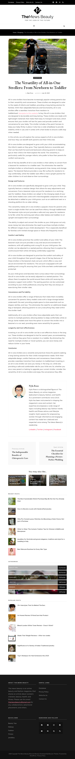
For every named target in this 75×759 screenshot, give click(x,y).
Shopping (37, 78)
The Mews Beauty (23, 754)
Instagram (48, 429)
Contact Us (38, 2)
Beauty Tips (12, 723)
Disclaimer (11, 2)
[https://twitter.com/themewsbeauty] (48, 725)
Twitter (40, 429)
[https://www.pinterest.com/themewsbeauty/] (60, 725)
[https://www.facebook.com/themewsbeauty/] (42, 725)
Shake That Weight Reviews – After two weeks (33, 635)
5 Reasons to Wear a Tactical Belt (36, 482)
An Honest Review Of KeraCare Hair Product (32, 615)
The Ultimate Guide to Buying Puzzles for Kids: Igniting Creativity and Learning (57, 480)
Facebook (57, 429)
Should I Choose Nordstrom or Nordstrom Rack (15, 481)
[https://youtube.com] (42, 731)
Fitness (10, 734)
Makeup (11, 727)
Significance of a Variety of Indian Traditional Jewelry (35, 645)
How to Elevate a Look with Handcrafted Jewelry (34, 509)
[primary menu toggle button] (34, 26)
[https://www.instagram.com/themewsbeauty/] (54, 725)
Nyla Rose (30, 93)
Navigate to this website (28, 113)
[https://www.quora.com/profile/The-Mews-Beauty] (54, 731)
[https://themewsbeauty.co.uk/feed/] (60, 731)
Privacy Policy (20, 2)
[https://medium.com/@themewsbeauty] (48, 731)
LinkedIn (32, 429)
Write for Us (29, 2)
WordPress (33, 756)
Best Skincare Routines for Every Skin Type (32, 549)
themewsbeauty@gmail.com (19, 702)
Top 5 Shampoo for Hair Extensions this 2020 (33, 656)
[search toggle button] (64, 26)
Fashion (11, 730)
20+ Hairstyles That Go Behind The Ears (31, 605)
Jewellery (11, 737)
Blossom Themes (53, 754)
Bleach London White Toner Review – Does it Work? (35, 625)
